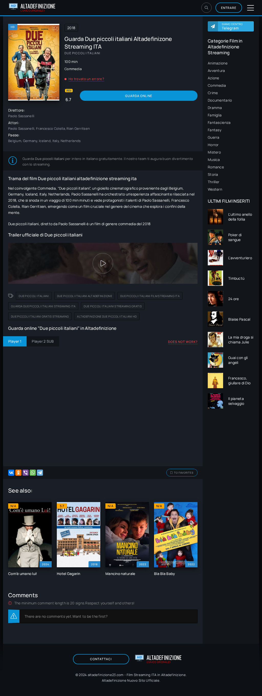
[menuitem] (231, 63)
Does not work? (183, 342)
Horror (213, 144)
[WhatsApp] (33, 473)
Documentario (220, 100)
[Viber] (26, 473)
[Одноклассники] (18, 473)
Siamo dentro (232, 26)
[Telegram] (40, 473)
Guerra (214, 137)
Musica (214, 159)
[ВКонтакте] (11, 473)
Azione (213, 77)
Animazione (217, 63)
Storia (213, 174)
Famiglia (215, 115)
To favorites (183, 472)
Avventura (216, 70)
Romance (216, 167)
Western (215, 189)
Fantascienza (219, 122)
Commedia (217, 85)
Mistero (214, 152)
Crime (213, 92)
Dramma (215, 107)
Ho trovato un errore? (86, 79)
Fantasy (214, 129)
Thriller (213, 181)
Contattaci (101, 659)
